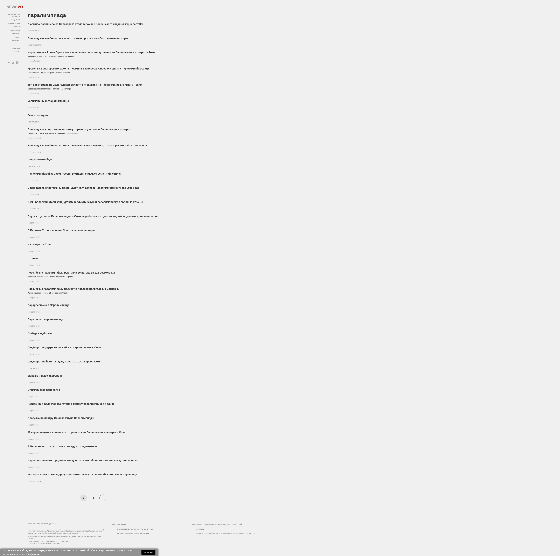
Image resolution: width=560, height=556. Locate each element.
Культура (16, 34)
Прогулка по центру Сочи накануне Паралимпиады (61, 418)
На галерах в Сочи (39, 244)
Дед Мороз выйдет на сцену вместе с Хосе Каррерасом (64, 361)
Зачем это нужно (38, 115)
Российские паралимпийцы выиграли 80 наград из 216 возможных (71, 272)
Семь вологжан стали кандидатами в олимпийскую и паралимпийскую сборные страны (85, 202)
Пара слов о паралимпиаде (45, 319)
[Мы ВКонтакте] (8, 62)
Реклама (16, 52)
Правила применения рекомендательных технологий (219, 524)
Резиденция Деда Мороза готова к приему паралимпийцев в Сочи (71, 403)
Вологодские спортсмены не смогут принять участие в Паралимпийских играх (79, 129)
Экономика (15, 30)
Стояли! (33, 258)
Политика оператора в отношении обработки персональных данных (225, 534)
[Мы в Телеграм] (17, 62)
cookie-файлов (31, 554)
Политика (16, 41)
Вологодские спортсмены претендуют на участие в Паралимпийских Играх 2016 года (83, 187)
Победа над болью (40, 333)
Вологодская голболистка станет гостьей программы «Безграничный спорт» (78, 38)
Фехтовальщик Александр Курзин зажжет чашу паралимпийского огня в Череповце (82, 474)
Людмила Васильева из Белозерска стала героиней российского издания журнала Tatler (85, 24)
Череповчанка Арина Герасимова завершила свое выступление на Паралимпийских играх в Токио (92, 52)
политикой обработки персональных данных (99, 550)
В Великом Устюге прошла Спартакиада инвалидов (61, 230)
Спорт (17, 37)
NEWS (13, 7)
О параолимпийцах (40, 159)
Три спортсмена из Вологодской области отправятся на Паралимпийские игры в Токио (85, 84)
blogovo (16, 27)
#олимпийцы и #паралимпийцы (48, 101)
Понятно (148, 552)
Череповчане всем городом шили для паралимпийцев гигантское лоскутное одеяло (83, 460)
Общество (15, 20)
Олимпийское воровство (44, 389)
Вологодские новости (14, 15)
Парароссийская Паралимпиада (48, 305)
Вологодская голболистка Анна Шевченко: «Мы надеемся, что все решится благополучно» (87, 145)
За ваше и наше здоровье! (45, 375)
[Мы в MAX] (13, 62)
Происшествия (13, 23)
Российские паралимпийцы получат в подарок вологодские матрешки (73, 288)
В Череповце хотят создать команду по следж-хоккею (63, 446)
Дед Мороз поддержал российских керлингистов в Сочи (64, 347)
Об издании (121, 524)
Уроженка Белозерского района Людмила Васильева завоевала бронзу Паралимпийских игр (88, 68)
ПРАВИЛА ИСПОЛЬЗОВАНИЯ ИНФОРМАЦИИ (133, 534)
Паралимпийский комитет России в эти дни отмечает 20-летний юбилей (74, 173)
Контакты (200, 529)
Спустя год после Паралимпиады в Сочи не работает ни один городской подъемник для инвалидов (93, 216)
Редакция (16, 48)
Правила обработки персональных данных (135, 529)
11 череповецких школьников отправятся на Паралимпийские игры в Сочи (77, 432)
